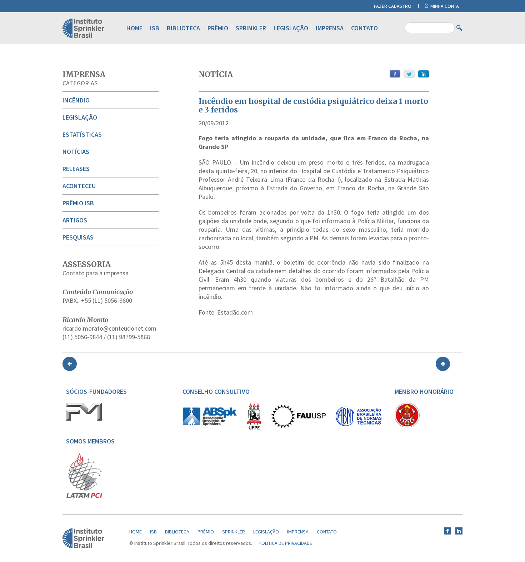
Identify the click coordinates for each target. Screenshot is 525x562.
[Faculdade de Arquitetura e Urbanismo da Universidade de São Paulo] (298, 426)
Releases (76, 169)
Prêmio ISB (78, 203)
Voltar (69, 364)
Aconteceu (79, 186)
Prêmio (218, 28)
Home (134, 28)
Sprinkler (251, 28)
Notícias (75, 151)
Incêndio (76, 100)
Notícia (216, 74)
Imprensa (330, 28)
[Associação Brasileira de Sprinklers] (209, 424)
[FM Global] (84, 419)
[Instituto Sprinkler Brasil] (83, 546)
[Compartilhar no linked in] (423, 73)
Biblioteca (183, 28)
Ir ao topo (443, 364)
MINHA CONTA (444, 6)
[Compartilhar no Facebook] (395, 73)
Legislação (291, 28)
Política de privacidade (285, 543)
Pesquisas (78, 237)
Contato (364, 28)
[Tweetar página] (409, 73)
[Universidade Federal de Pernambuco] (253, 428)
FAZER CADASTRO (392, 6)
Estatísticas (82, 134)
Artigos (74, 220)
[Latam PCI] (84, 496)
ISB (154, 28)
